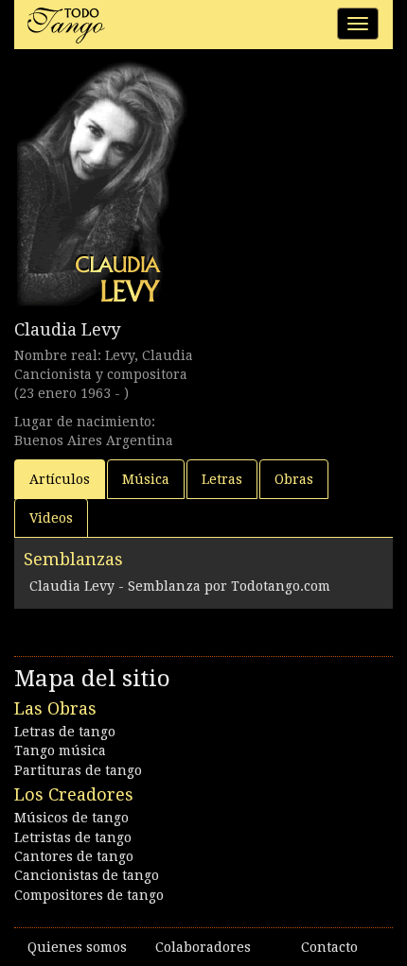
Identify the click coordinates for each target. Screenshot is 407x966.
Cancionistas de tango (86, 875)
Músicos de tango (71, 817)
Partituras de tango (78, 770)
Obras (293, 479)
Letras (222, 479)
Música (145, 479)
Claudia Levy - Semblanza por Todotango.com (179, 586)
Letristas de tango (73, 837)
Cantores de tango (73, 856)
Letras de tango (64, 731)
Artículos (59, 479)
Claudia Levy (67, 329)
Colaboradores (203, 947)
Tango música (60, 750)
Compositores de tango (89, 895)
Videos (51, 518)
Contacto (329, 947)
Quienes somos (77, 947)
